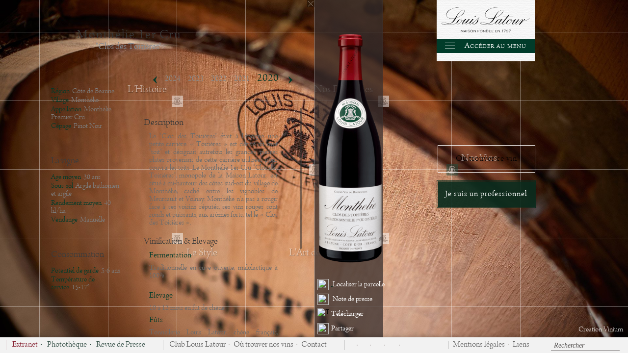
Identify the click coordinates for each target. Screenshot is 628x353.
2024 (173, 79)
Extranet (25, 345)
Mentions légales (479, 345)
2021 (242, 79)
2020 (268, 78)
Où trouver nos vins (263, 345)
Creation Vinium (600, 329)
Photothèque (67, 345)
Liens (521, 345)
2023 (196, 79)
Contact (314, 345)
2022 (219, 79)
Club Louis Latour (197, 345)
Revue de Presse (120, 345)
